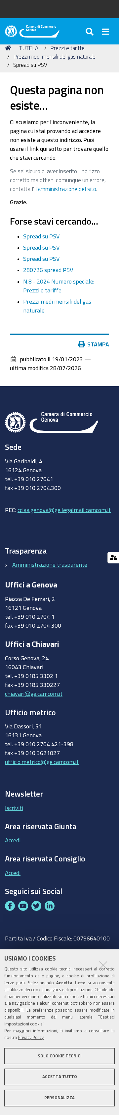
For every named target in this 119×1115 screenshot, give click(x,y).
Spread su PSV (41, 236)
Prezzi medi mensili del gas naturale (54, 56)
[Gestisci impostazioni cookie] (113, 557)
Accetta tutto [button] (59, 1076)
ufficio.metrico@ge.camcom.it (42, 762)
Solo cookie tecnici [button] (60, 1056)
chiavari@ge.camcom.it (33, 693)
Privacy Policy (31, 1037)
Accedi (12, 840)
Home (9, 48)
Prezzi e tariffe (67, 48)
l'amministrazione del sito (65, 189)
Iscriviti (14, 808)
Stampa (98, 344)
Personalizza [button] (59, 1098)
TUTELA (28, 48)
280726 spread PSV (48, 270)
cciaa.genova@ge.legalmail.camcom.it (64, 510)
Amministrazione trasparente (49, 564)
